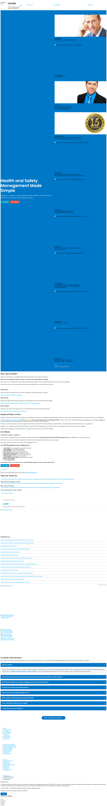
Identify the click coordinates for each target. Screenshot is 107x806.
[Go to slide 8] (65, 366)
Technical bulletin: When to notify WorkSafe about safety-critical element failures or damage (22, 576)
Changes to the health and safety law (9, 555)
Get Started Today (59, 80)
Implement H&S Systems (21, 403)
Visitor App (6, 768)
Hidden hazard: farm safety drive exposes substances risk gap (15, 582)
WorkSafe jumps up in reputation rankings (10, 552)
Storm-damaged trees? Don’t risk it (9, 545)
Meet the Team (6, 733)
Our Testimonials (18, 395)
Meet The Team (58, 363)
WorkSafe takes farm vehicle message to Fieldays (12, 579)
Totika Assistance (7, 751)
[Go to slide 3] (58, 366)
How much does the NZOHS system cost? (15, 693)
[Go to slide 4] (59, 366)
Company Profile (4, 395)
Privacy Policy (6, 737)
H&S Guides (17, 411)
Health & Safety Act (8, 411)
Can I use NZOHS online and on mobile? (15, 703)
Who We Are (30, 4)
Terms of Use (6, 738)
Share (4, 793)
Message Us (6, 775)
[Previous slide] (55, 365)
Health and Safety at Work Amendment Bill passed (12, 561)
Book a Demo (15, 202)
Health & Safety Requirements (8, 403)
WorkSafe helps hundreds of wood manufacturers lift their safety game (17, 573)
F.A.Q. (2, 411)
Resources (90, 4)
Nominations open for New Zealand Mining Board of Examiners (15, 548)
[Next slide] (56, 365)
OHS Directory (23, 411)
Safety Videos (6, 765)
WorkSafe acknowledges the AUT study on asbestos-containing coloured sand (19, 564)
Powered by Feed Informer (101, 584)
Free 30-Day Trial (7, 753)
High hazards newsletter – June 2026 (9, 570)
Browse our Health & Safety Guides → (53, 717)
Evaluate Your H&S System (9, 745)
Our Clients (57, 178)
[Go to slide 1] (55, 366)
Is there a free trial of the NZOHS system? (15, 687)
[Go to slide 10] (68, 366)
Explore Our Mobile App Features (62, 326)
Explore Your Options (60, 111)
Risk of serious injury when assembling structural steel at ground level (17, 558)
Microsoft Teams (7, 769)
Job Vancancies (7, 736)
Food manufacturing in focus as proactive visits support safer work (16, 567)
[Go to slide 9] (66, 366)
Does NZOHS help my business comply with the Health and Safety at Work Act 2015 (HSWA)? (32, 677)
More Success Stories (7, 493)
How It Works (57, 4)
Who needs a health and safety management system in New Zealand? (25, 682)
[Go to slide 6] (62, 366)
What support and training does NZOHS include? (18, 698)
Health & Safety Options (9, 744)
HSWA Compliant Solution (9, 747)
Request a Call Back (8, 778)
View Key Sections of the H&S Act (63, 290)
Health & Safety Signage (9, 764)
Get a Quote (5, 202)
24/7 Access (57, 215)
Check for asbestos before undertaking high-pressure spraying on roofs (17, 539)
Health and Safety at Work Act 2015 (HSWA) (23, 671)
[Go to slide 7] (63, 366)
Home (20, 5)
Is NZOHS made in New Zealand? (12, 708)
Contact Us (5, 469)
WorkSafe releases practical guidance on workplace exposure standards (17, 542)
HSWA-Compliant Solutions (33, 403)
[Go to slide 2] (56, 366)
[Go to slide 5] (61, 366)
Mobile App (6, 767)
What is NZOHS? (7, 665)
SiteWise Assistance (8, 749)
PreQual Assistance (7, 748)
